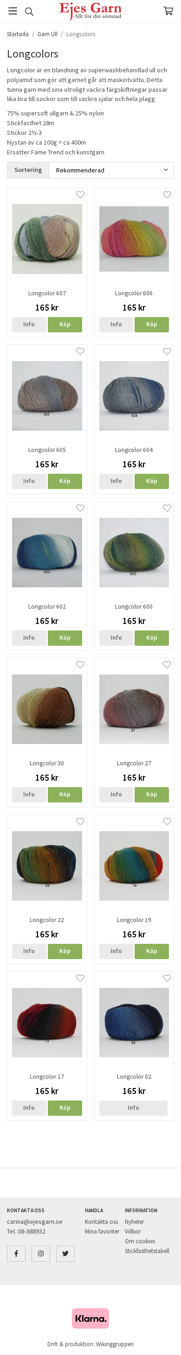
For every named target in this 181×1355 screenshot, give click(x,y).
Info (29, 324)
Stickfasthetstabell (147, 1251)
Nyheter (134, 1222)
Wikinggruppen (115, 1344)
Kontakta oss (101, 1222)
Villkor (133, 1231)
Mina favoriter (102, 1231)
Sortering (28, 169)
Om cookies (140, 1241)
